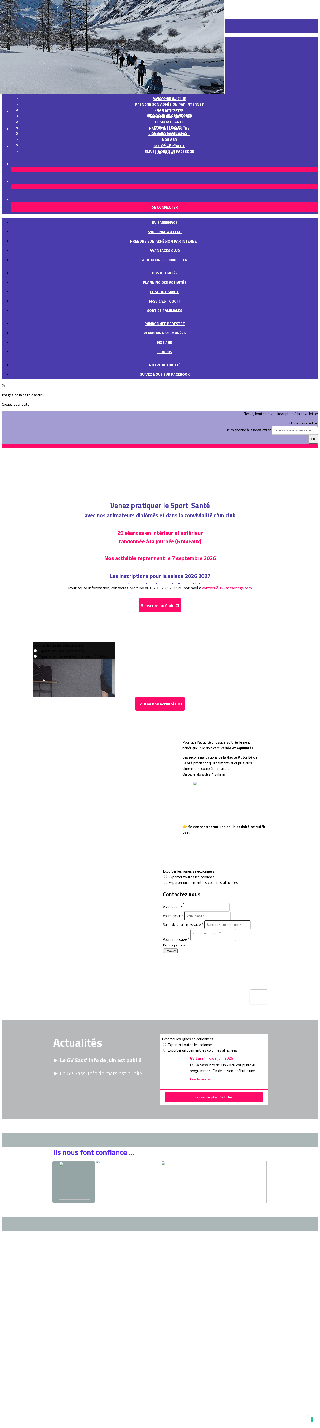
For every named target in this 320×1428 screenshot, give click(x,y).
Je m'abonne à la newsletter (249, 430)
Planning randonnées (165, 333)
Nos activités (169, 110)
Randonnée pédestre (169, 128)
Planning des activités (164, 282)
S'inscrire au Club (165, 232)
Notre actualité (169, 146)
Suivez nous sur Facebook (165, 374)
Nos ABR (169, 139)
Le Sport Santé (169, 122)
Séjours (164, 352)
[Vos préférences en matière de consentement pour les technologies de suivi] (311, 1419)
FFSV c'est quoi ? (164, 301)
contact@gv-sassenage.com (227, 588)
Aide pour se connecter (164, 260)
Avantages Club (165, 250)
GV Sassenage (165, 222)
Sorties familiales (164, 310)
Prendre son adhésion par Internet (169, 104)
